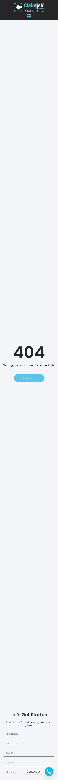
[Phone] (49, 771)
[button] (29, 16)
